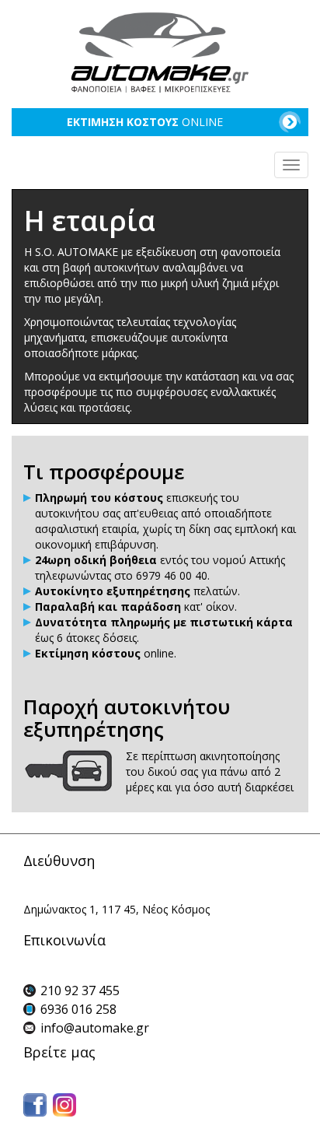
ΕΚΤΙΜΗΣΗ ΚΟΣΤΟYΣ (145, 121)
